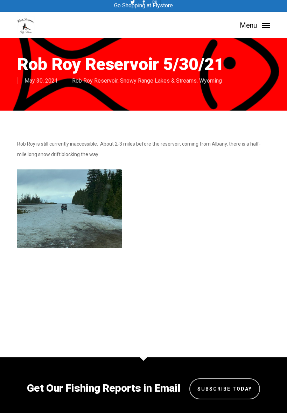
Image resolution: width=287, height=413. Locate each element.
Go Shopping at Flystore (143, 5)
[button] (255, 24)
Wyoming (210, 80)
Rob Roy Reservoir (95, 80)
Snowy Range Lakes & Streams (158, 80)
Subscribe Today (224, 389)
